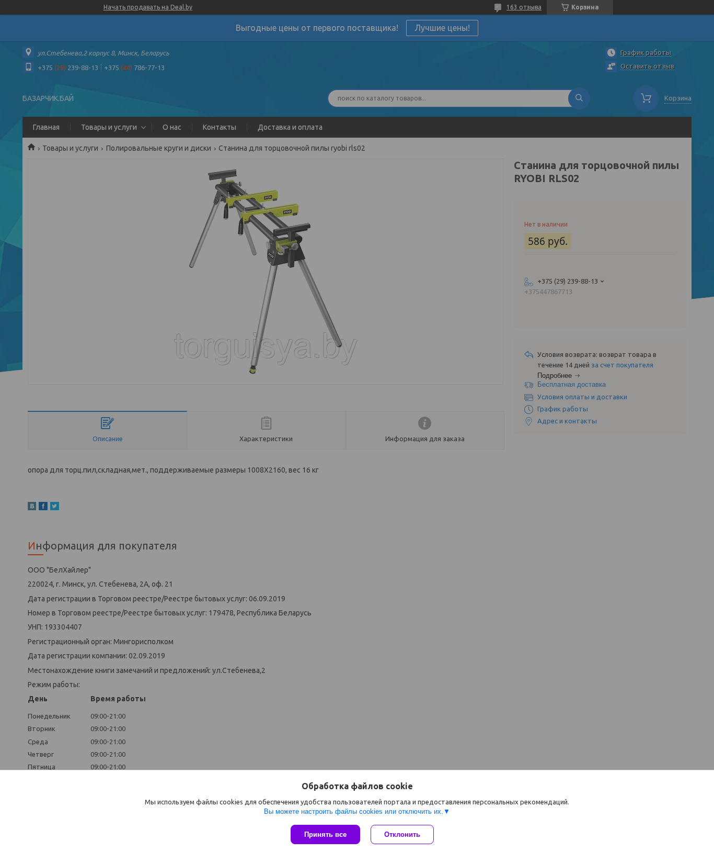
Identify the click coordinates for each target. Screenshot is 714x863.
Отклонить (402, 834)
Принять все (325, 834)
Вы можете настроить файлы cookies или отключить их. (353, 811)
